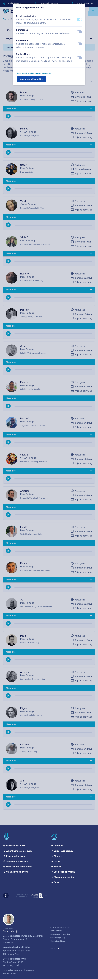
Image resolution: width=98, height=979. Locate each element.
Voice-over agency (63, 851)
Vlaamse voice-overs (17, 872)
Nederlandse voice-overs (19, 866)
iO (59, 948)
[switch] (79, 19)
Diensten (58, 856)
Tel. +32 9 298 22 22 (12, 973)
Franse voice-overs (16, 856)
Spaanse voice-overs (17, 861)
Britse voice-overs (15, 845)
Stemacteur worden (63, 877)
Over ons (58, 845)
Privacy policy (56, 931)
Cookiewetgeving (57, 938)
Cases (56, 861)
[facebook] (6, 895)
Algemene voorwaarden (60, 934)
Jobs (56, 882)
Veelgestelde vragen (64, 872)
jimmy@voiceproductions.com (18, 970)
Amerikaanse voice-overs (19, 851)
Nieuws (57, 866)
